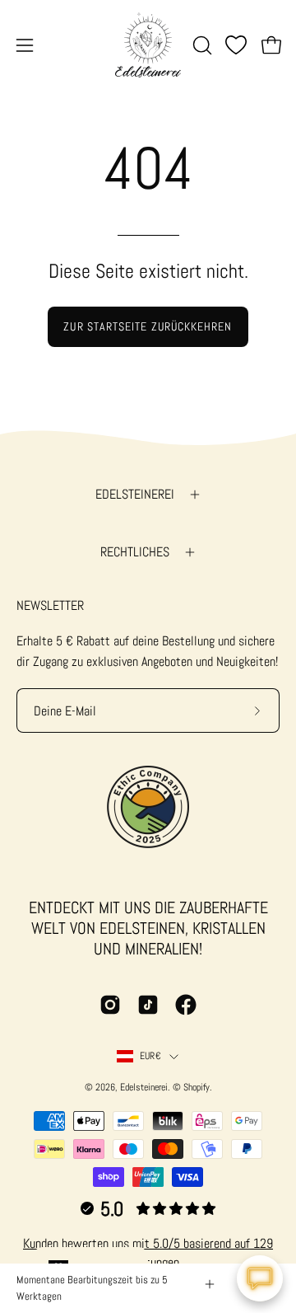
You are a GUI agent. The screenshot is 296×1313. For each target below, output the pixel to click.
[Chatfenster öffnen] (260, 1278)
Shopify (196, 1087)
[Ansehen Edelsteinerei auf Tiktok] (148, 1004)
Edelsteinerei (134, 494)
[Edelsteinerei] (148, 44)
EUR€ (150, 1055)
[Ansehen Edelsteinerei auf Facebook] (185, 1004)
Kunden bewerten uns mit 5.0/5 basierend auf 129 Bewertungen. (148, 1252)
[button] (200, 45)
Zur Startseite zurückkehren (147, 326)
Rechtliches (134, 551)
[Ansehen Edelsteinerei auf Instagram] (110, 1004)
